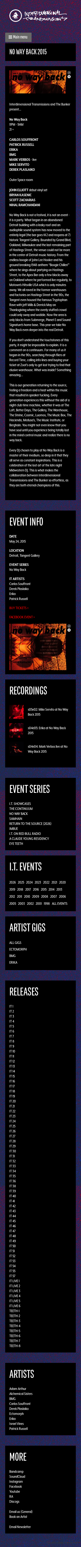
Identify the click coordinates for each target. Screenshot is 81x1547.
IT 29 (12, 1146)
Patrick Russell (18, 599)
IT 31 (12, 1156)
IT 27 (12, 1136)
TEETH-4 (14, 1326)
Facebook (15, 1486)
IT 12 (12, 1061)
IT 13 (12, 1066)
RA (11, 1496)
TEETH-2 (14, 1316)
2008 (44, 896)
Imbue (13, 829)
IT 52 (12, 1256)
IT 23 (12, 1116)
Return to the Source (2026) (30, 824)
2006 (62, 896)
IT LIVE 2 (14, 1286)
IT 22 (12, 1111)
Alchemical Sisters (20, 1394)
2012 (12, 896)
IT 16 (12, 1081)
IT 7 (11, 1036)
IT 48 (12, 1236)
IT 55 (12, 1271)
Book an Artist (18, 1517)
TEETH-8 (15, 1346)
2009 (35, 896)
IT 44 (12, 1216)
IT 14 (12, 1071)
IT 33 (12, 1166)
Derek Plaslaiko (19, 589)
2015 (44, 889)
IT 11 (11, 1056)
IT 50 (12, 1246)
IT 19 (12, 1096)
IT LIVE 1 (14, 1281)
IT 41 (12, 1201)
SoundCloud (17, 1476)
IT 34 (12, 1171)
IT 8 (11, 1041)
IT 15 (12, 1076)
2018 (20, 889)
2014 (51, 889)
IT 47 (12, 1231)
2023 (38, 882)
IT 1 (11, 1006)
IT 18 (12, 1091)
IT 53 (12, 1261)
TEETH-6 (14, 1336)
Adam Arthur (17, 1389)
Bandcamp (16, 1471)
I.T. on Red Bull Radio (25, 834)
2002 (30, 903)
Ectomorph (18, 949)
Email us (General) (21, 1512)
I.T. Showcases (20, 804)
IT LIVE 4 (14, 1296)
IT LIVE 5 (14, 1301)
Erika (12, 594)
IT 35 (12, 1176)
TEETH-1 (14, 1311)
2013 (59, 889)
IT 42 (12, 1206)
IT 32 (12, 1161)
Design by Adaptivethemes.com (63, 1542)
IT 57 (12, 1276)
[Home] (40, 15)
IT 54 (12, 1266)
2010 (27, 896)
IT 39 (12, 1191)
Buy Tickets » (19, 608)
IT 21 (12, 1106)
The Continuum (21, 809)
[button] (18, 37)
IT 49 (12, 1241)
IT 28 (12, 1141)
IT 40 (12, 1196)
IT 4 (11, 1021)
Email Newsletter (20, 1527)
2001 (39, 903)
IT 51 (12, 1251)
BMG (12, 956)
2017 (28, 889)
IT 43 (12, 1211)
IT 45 (12, 1221)
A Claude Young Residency (29, 839)
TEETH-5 (14, 1331)
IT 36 (12, 1181)
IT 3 (11, 1016)
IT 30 (12, 1151)
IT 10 (12, 1051)
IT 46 (12, 1226)
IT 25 (12, 1126)
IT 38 (12, 1186)
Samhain (15, 819)
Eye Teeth (16, 844)
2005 (12, 903)
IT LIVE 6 (14, 1306)
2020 (62, 882)
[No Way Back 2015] (40, 81)
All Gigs (15, 943)
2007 (53, 896)
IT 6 (11, 1031)
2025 (21, 882)
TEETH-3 (14, 1321)
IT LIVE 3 (14, 1291)
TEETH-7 (14, 1341)
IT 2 (11, 1011)
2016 (36, 889)
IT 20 (12, 1101)
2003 (21, 903)
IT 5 (11, 1026)
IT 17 (12, 1086)
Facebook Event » (22, 617)
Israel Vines (16, 1424)
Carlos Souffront (20, 584)
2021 (54, 882)
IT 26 (12, 1131)
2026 (12, 882)
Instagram (16, 1481)
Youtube (14, 1491)
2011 (19, 896)
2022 (46, 882)
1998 (47, 903)
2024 (29, 882)
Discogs (14, 1501)
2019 (12, 889)
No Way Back (17, 570)
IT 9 (11, 1046)
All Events (60, 903)
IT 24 (12, 1121)
